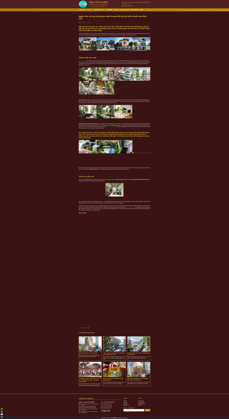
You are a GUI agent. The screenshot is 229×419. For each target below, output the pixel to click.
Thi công (125, 402)
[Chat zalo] (2, 414)
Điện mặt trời (126, 405)
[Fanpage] (102, 411)
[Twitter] (109, 411)
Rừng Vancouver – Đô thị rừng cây (88, 353)
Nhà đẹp (89, 22)
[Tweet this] (83, 328)
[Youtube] (104, 411)
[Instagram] (107, 411)
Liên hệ (139, 405)
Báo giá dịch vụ (141, 403)
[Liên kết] (93, 4)
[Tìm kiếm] (150, 10)
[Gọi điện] (2, 409)
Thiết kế (125, 400)
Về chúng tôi (141, 400)
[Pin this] (88, 328)
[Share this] (80, 328)
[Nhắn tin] (2, 411)
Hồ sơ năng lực (141, 402)
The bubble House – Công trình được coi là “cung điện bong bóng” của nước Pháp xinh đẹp (90, 380)
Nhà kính (125, 403)
